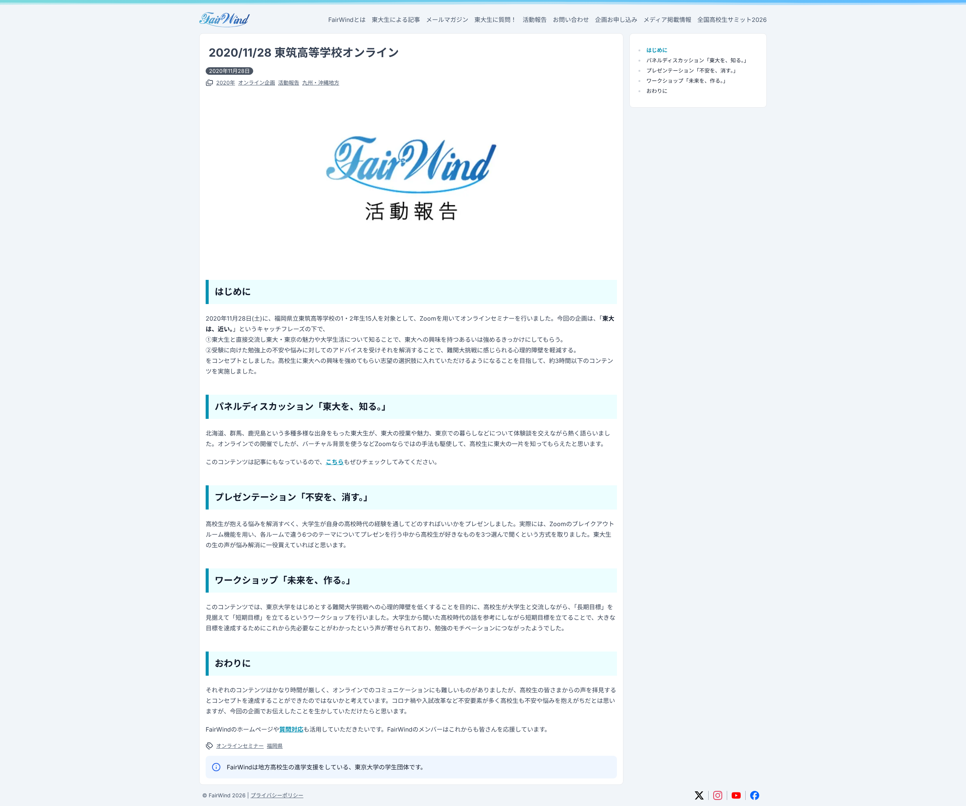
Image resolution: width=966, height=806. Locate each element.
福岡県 (275, 746)
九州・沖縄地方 (320, 82)
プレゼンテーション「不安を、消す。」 (692, 70)
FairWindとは (347, 19)
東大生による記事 (396, 19)
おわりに (657, 91)
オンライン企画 (256, 82)
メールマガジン (447, 19)
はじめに (657, 50)
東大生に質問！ (495, 19)
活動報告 (535, 19)
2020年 (225, 82)
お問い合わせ (571, 19)
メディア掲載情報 (667, 19)
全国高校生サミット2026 (732, 19)
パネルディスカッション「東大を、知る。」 (697, 60)
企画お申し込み (616, 19)
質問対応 (291, 729)
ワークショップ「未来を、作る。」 (687, 80)
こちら (335, 462)
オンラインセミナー (240, 746)
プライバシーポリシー (277, 795)
